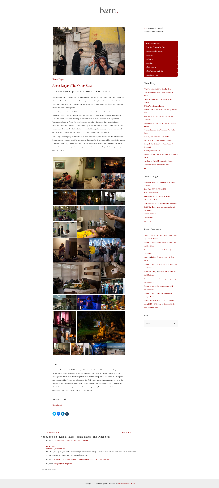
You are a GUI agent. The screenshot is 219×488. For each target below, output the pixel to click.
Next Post (126, 432)
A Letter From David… (151, 200)
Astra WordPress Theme (126, 483)
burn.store (149, 55)
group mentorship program (154, 51)
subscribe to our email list (154, 71)
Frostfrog (50, 446)
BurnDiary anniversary (151, 193)
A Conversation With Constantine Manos (157, 196)
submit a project (151, 67)
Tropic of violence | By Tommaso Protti (156, 164)
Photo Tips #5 (148, 217)
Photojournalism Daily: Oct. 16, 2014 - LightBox (71, 440)
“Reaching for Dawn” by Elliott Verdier (156, 137)
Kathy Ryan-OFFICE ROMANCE (155, 189)
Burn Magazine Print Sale (152, 150)
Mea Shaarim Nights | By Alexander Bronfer (158, 161)
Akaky (146, 257)
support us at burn (152, 75)
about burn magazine (152, 43)
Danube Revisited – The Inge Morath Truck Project (160, 203)
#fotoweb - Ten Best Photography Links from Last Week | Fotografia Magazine (82, 459)
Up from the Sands (150, 214)
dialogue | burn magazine (63, 463)
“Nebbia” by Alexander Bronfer (154, 106)
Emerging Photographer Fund (155, 47)
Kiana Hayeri (58, 79)
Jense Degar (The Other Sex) (72, 85)
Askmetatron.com (150, 279)
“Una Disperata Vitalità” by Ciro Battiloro (157, 89)
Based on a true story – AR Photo (156, 250)
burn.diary (149, 63)
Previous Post (53, 432)
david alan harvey (150, 271)
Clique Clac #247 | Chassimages (155, 235)
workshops (149, 59)
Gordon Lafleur (149, 242)
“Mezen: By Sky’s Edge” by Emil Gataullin (158, 140)
